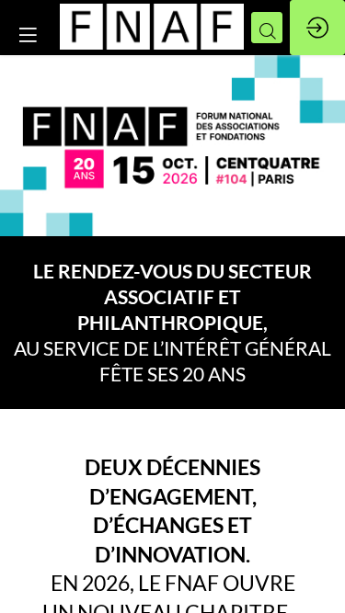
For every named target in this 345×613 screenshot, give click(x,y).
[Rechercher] (266, 27)
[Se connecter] (317, 27)
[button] (27, 34)
